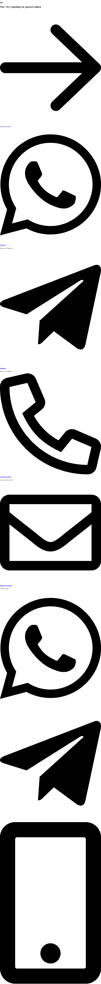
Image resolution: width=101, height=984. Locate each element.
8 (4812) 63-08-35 (5, 477)
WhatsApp (3, 245)
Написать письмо (6, 585)
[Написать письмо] (50, 582)
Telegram (3, 368)
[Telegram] (50, 365)
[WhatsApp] (50, 242)
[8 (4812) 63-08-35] (50, 474)
